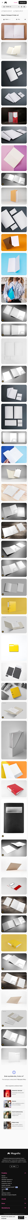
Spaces (3, 1175)
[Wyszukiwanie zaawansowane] (25, 19)
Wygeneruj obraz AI (7, 11)
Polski (14, 1166)
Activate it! (21, 1217)
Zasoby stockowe (6, 1185)
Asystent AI (4, 1177)
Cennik (16, 2)
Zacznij (4, 1199)
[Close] (26, 1218)
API (2, 1191)
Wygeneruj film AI (19, 11)
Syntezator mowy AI (7, 1183)
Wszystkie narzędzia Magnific (9, 1195)
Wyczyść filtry (21, 1079)
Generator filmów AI (7, 1181)
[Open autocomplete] (3, 6)
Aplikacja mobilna (6, 1193)
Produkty (4, 1173)
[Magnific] (14, 1154)
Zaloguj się (23, 2)
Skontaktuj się (6, 1208)
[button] (14, 1166)
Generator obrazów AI (7, 1179)
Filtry (19, 19)
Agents (5, 1189)
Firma (3, 1203)
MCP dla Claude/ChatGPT (9, 1187)
